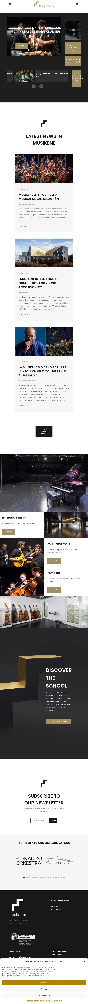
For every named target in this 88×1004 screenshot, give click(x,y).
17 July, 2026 (23, 362)
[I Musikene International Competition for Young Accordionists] (44, 253)
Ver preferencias (44, 995)
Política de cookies (32, 1001)
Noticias (32, 204)
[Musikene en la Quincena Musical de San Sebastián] (44, 168)
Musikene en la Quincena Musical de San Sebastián (39, 197)
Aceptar (44, 983)
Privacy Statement (46, 1001)
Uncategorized (24, 292)
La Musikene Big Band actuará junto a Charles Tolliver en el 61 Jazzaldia (42, 371)
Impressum (58, 1001)
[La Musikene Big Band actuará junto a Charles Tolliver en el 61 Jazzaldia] (44, 341)
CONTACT (54, 906)
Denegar (44, 989)
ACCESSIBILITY (56, 910)
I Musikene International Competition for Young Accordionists (38, 283)
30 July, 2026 (23, 189)
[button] (84, 961)
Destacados (23, 204)
